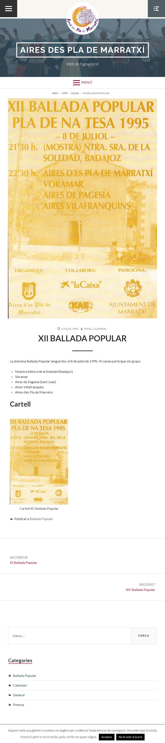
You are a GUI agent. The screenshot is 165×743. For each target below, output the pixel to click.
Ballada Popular (41, 519)
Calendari (20, 685)
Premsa (18, 705)
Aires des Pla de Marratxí (82, 50)
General (18, 695)
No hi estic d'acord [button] (130, 737)
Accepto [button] (106, 737)
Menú (86, 82)
